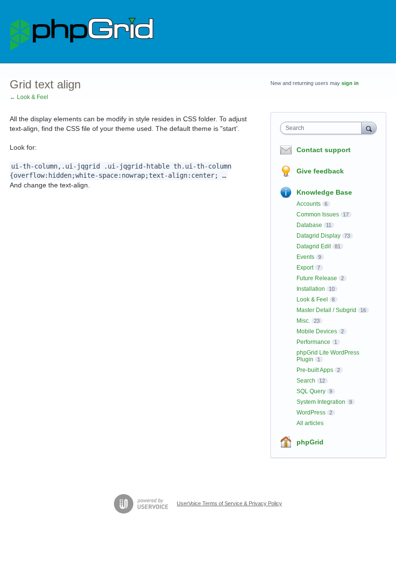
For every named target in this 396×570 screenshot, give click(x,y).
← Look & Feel (29, 97)
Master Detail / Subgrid (326, 310)
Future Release (317, 278)
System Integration (321, 402)
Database (309, 225)
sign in (350, 83)
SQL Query (311, 391)
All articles (310, 423)
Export (305, 267)
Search (306, 380)
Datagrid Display (318, 235)
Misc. (303, 320)
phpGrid (310, 442)
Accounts (309, 203)
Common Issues (318, 214)
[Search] (369, 128)
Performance (313, 342)
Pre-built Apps (315, 370)
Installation (311, 288)
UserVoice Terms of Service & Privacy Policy (229, 503)
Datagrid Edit (314, 246)
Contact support (324, 149)
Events (305, 257)
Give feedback (320, 171)
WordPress (311, 412)
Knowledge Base (324, 192)
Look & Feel (312, 299)
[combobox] (323, 128)
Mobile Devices (317, 331)
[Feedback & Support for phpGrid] (82, 31)
